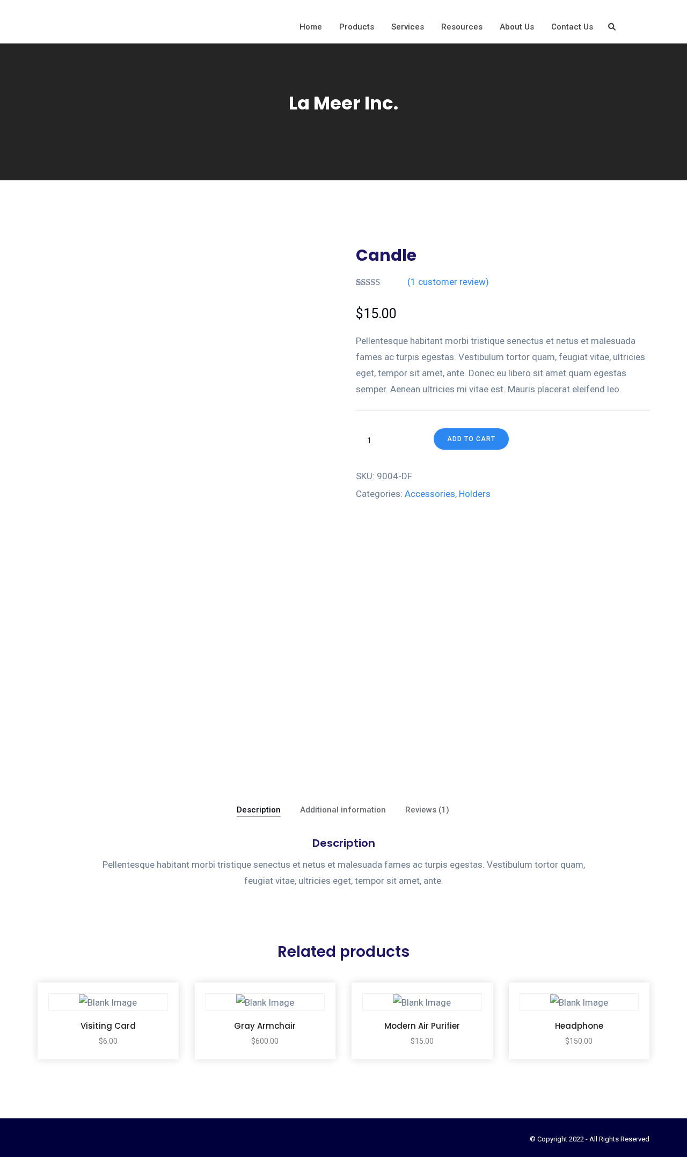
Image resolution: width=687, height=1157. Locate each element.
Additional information (343, 810)
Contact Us (572, 27)
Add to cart (471, 439)
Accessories (430, 493)
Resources (462, 27)
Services (407, 27)
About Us (517, 27)
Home (310, 27)
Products (356, 27)
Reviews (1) (427, 810)
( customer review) (448, 281)
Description (259, 810)
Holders (475, 493)
